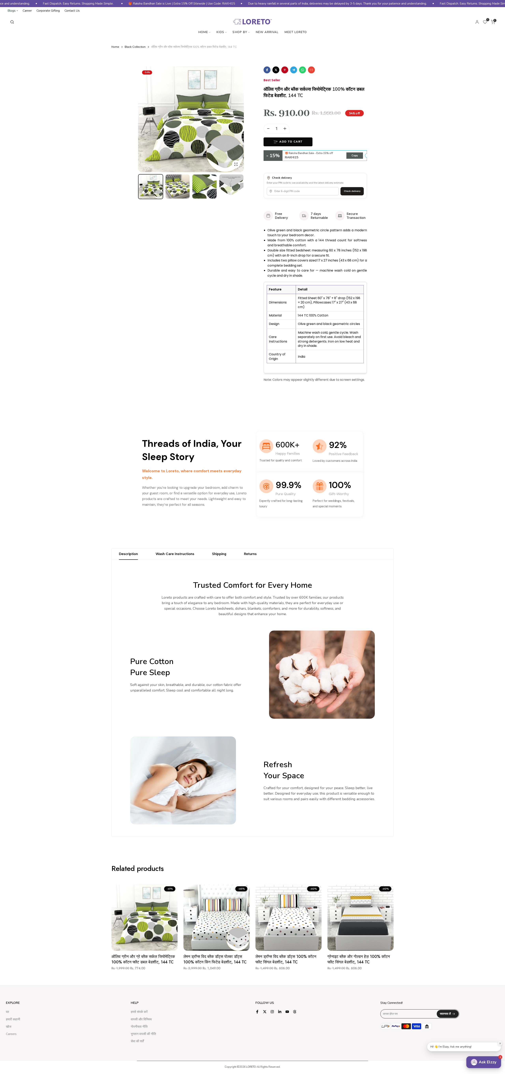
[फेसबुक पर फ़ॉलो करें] (257, 1011)
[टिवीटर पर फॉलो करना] (265, 1011)
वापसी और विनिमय (141, 1019)
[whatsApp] (302, 69)
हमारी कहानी (13, 1019)
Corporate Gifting (48, 10)
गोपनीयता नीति (139, 1027)
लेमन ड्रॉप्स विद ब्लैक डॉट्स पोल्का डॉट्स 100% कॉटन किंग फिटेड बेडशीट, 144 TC (215, 959)
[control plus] (286, 128)
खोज (8, 1027)
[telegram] (293, 69)
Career (27, 10)
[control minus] (267, 128)
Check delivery (352, 191)
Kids (220, 32)
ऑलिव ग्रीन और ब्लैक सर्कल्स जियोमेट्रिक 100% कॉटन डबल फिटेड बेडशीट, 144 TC (194, 47)
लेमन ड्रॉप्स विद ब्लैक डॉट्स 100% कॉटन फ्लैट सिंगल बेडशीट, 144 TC (285, 959)
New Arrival (267, 32)
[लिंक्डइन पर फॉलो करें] (279, 1011)
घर (7, 1012)
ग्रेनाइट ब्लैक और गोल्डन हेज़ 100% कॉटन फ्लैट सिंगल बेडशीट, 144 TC (358, 959)
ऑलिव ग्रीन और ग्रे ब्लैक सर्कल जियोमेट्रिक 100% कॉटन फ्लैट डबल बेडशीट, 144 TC (143, 959)
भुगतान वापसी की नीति (143, 1034)
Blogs (12, 10)
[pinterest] (284, 69)
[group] (150, 186)
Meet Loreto (295, 32)
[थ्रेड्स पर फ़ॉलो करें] (294, 1011)
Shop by (240, 32)
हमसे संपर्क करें (139, 1012)
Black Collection (135, 47)
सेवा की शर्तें (137, 1041)
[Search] (12, 22)
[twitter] (275, 69)
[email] (311, 69)
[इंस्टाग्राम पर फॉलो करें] (272, 1011)
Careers (11, 1034)
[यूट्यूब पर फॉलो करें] (287, 1011)
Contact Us (72, 10)
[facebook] (267, 69)
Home (203, 32)
